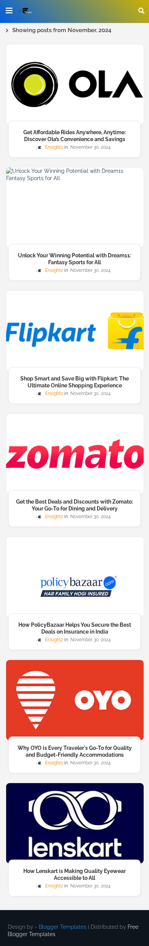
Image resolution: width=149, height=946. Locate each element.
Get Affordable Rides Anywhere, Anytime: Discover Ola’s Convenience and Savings (74, 135)
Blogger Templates (62, 927)
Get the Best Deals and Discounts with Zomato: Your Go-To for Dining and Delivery (74, 505)
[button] (141, 10)
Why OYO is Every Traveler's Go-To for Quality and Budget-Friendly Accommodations (75, 751)
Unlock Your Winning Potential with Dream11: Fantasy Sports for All (74, 258)
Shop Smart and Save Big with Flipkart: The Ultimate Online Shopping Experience (74, 381)
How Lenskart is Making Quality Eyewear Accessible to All (74, 874)
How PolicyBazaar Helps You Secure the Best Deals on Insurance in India (74, 628)
